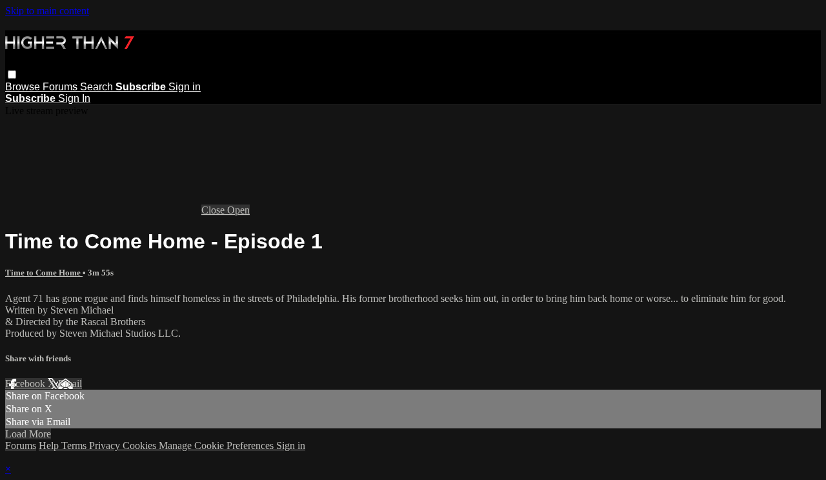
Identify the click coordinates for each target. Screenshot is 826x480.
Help (50, 445)
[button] (12, 74)
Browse (24, 86)
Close (214, 210)
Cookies (141, 445)
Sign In (74, 98)
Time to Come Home (44, 272)
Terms (75, 445)
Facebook (26, 383)
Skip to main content (47, 10)
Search (98, 86)
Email (70, 383)
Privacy (106, 445)
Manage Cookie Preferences (217, 445)
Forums (61, 86)
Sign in (184, 86)
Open (238, 210)
